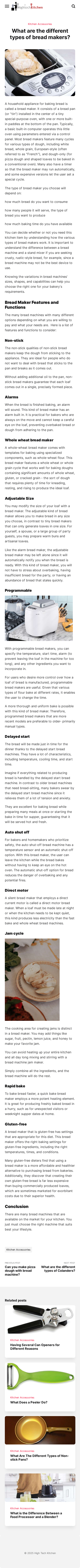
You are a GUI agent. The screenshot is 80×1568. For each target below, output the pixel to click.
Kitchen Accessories (40, 24)
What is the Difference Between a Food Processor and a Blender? (36, 1515)
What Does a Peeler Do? (28, 1402)
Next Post (58, 1267)
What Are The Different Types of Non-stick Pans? (39, 1457)
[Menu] (7, 6)
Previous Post (20, 1269)
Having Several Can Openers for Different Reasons (35, 1347)
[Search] (73, 6)
